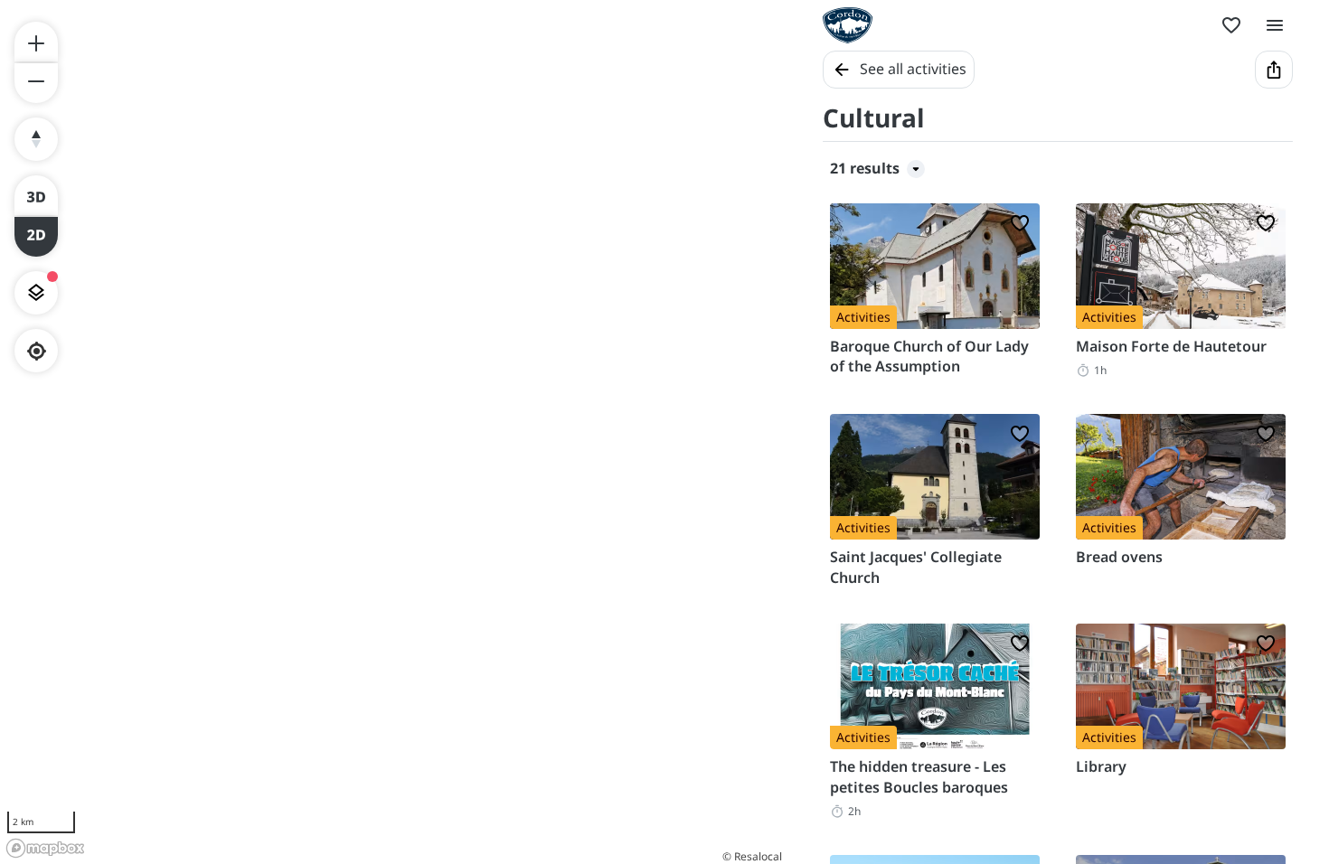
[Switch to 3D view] (36, 195)
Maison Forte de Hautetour (1171, 346)
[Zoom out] (36, 83)
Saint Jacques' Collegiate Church (916, 567)
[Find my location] (37, 351)
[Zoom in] (36, 41)
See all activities (913, 69)
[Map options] (36, 293)
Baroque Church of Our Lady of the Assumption (929, 356)
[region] (393, 432)
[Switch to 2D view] (36, 237)
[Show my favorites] (1231, 25)
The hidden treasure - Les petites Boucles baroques (919, 776)
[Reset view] (36, 139)
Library (1101, 766)
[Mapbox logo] (45, 848)
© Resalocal (752, 856)
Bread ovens (1119, 557)
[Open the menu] (1275, 25)
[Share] (1274, 70)
